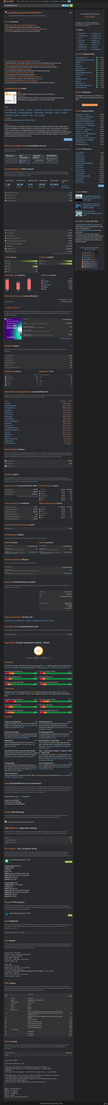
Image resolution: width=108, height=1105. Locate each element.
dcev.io (78, 64)
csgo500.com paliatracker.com (86, 134)
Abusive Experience (17, 559)
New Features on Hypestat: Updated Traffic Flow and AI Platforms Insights (91, 206)
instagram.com (97, 36)
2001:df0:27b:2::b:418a (83, 176)
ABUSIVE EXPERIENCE (54, 1)
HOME (18, 1)
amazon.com (96, 38)
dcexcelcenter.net (81, 87)
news (31, 115)
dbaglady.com (80, 70)
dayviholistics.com (81, 79)
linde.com (8, 403)
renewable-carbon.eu (11, 428)
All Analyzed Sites (45, 1103)
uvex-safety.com (10, 408)
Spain (44, 289)
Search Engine (15, 449)
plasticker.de (8, 412)
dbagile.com (79, 62)
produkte (42, 115)
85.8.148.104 (79, 180)
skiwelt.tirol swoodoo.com (84, 123)
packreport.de (9, 441)
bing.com (81, 42)
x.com (80, 38)
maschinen (29, 110)
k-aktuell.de (8, 423)
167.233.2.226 (39, 79)
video (36, 115)
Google (14, 812)
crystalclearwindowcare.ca (84, 72)
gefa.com (8, 436)
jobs (15, 110)
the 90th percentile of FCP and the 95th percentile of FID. (52, 668)
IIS (8, 158)
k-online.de (8, 410)
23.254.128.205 (80, 161)
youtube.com (96, 33)
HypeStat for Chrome (91, 105)
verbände (64, 113)
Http (10, 940)
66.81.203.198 (80, 153)
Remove (81, 234)
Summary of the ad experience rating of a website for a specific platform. (26, 538)
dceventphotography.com (84, 85)
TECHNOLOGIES (63, 1)
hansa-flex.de (9, 425)
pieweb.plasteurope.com (40, 620)
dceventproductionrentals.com (85, 60)
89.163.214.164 (80, 182)
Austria (45, 283)
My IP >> (101, 185)
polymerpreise (48, 110)
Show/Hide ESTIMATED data (87, 225)
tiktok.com (82, 40)
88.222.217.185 (80, 157)
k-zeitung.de (8, 417)
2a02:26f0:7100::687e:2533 (84, 163)
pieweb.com (20, 620)
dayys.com (79, 66)
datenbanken (49, 113)
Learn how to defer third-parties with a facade (19, 757)
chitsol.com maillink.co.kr (84, 129)
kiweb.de (7, 432)
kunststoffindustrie (11, 113)
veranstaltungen (39, 113)
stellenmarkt (9, 115)
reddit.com (95, 40)
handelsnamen (38, 110)
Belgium (45, 287)
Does (23, 783)
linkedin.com (96, 42)
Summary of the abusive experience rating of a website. (20, 563)
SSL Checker (21, 849)
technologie (8, 110)
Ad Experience (14, 535)
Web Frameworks (23, 156)
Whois (11, 1041)
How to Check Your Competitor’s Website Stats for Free (93, 213)
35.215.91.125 (79, 155)
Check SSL (68, 862)
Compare (66, 5)
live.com (94, 47)
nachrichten (24, 115)
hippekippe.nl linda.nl (82, 115)
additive (16, 115)
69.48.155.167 (80, 165)
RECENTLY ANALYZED (30, 1)
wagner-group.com (10, 406)
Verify (15, 902)
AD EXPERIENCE (45, 1)
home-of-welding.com (11, 421)
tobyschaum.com (10, 443)
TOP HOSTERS (38, 1)
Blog (52, 1103)
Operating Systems (36, 156)
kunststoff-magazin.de (11, 430)
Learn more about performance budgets (17, 738)
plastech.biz (8, 434)
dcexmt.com (79, 75)
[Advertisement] (38, 46)
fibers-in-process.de (11, 439)
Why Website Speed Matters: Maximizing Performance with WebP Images (92, 198)
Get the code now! (89, 249)
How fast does (21, 626)
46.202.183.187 (80, 159)
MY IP (69, 1)
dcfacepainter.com (81, 58)
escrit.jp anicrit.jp (82, 131)
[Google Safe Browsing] (6, 821)
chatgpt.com (83, 45)
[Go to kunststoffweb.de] (42, 12)
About (61, 1103)
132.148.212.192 (80, 172)
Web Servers (10, 156)
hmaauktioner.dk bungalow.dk (85, 125)
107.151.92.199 (80, 178)
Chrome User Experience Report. (15, 668)
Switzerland (46, 285)
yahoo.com (95, 45)
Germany (46, 281)
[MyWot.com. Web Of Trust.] (7, 828)
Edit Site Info (68, 139)
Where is (20, 582)
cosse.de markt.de (82, 136)
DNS (10, 983)
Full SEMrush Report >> (66, 338)
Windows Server (39, 160)
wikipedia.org (82, 47)
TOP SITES (22, 1)
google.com (82, 33)
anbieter (57, 113)
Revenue (11, 474)
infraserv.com (9, 414)
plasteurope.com (10, 620)
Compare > (68, 403)
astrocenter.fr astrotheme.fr (85, 138)
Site (11, 921)
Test (71, 915)
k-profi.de (28, 620)
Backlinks (12, 346)
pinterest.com (83, 49)
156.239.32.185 (80, 174)
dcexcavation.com (81, 68)
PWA (49, 160)
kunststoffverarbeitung (25, 113)
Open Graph (51, 158)
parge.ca (78, 81)
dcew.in (78, 77)
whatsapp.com (97, 49)
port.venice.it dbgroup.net (84, 117)
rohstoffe (21, 110)
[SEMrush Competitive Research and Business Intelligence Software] (12, 308)
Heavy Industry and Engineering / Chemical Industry (20, 120)
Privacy (57, 1103)
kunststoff (58, 110)
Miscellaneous (51, 156)
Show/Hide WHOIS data (86, 230)
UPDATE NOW (89, 17)
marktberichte (66, 110)
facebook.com (83, 36)
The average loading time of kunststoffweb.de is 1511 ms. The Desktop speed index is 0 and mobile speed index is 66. (38, 630)
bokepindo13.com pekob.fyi (85, 140)
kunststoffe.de (9, 419)
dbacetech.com (80, 83)
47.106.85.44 (79, 167)
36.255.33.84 (79, 170)
